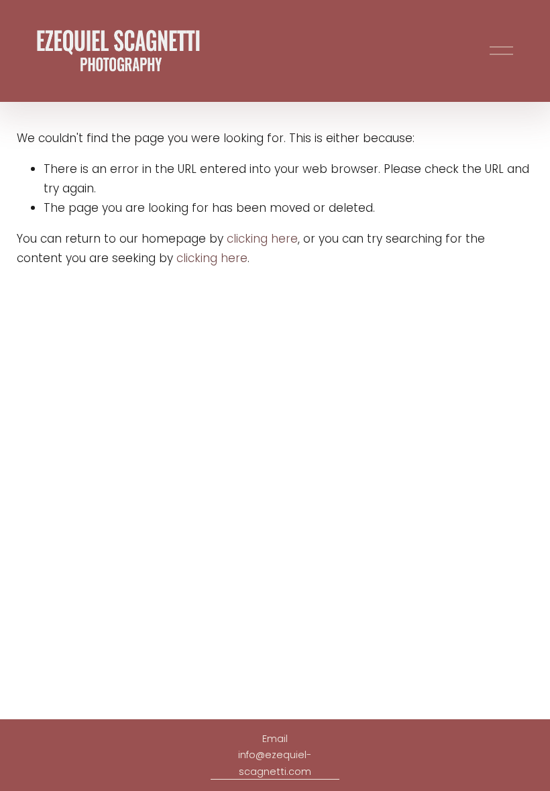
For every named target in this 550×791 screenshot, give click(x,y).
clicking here (262, 239)
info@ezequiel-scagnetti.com (274, 763)
